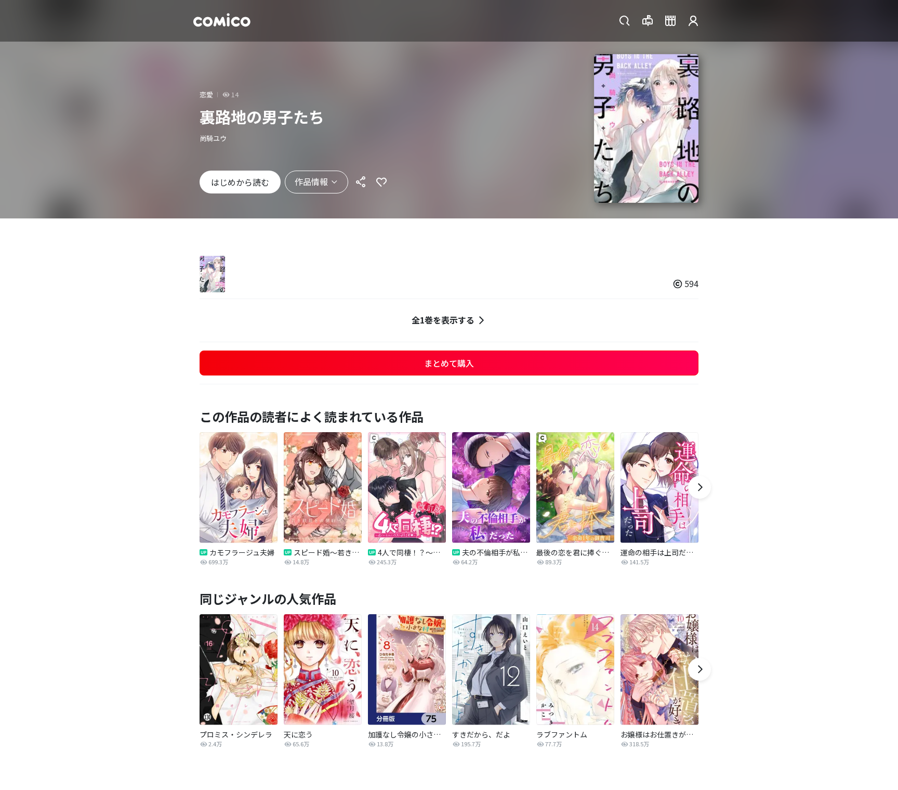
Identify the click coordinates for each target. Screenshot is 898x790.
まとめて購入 (449, 363)
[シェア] (360, 182)
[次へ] (699, 487)
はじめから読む (240, 182)
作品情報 (311, 181)
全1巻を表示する (443, 320)
